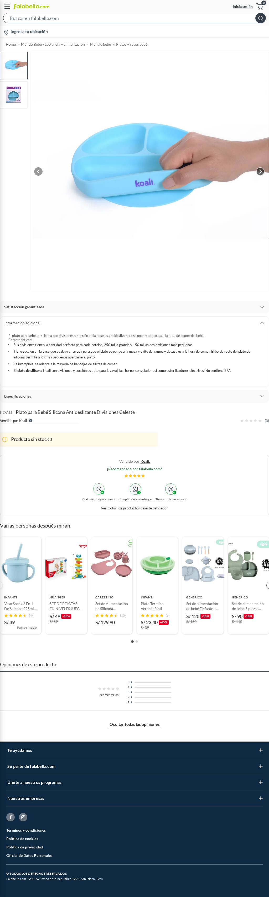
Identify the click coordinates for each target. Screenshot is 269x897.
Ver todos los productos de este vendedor (134, 508)
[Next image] (260, 171)
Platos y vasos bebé (131, 44)
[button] (134, 19)
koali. (145, 461)
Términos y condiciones (26, 830)
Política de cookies (22, 838)
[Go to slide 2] (137, 641)
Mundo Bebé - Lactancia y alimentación (53, 44)
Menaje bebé (100, 44)
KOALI (6, 412)
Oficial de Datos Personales (29, 855)
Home (11, 44)
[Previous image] (38, 171)
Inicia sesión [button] (243, 6)
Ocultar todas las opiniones (135, 724)
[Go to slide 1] (132, 641)
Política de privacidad (24, 847)
